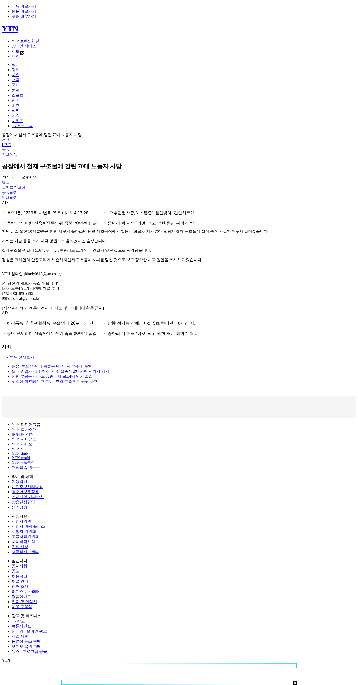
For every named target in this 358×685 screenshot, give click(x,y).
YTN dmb (20, 453)
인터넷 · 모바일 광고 (29, 631)
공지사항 (19, 566)
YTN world (21, 458)
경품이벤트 (21, 597)
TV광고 (18, 621)
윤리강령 (19, 507)
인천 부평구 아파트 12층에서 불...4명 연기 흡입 (52, 376)
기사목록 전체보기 (18, 357)
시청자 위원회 (24, 531)
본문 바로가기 (24, 11)
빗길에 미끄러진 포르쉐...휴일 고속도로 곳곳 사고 (54, 381)
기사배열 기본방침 (28, 497)
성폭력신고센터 (25, 552)
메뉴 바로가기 (24, 6)
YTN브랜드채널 (25, 41)
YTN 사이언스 (24, 439)
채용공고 (19, 576)
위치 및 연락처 (24, 602)
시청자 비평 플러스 (28, 526)
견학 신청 (20, 547)
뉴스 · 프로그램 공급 (29, 651)
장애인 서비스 (24, 46)
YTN (10, 28)
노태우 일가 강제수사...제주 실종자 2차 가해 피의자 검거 (60, 371)
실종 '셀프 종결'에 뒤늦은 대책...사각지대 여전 (51, 366)
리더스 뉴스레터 (26, 591)
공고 (15, 571)
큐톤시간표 (21, 626)
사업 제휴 (20, 636)
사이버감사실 (23, 542)
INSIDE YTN (23, 434)
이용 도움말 (22, 607)
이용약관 (19, 482)
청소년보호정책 (25, 492)
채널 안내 (20, 581)
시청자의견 (21, 521)
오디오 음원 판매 (26, 646)
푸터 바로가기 (24, 16)
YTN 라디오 (22, 444)
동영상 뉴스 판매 (26, 641)
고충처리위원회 (25, 536)
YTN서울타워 (24, 462)
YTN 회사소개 (24, 429)
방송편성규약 (23, 502)
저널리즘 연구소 (26, 467)
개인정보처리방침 (27, 487)
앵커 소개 (20, 586)
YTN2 (17, 449)
